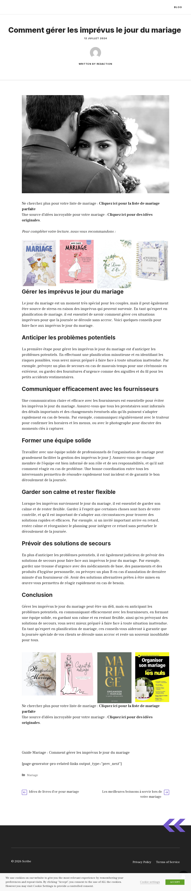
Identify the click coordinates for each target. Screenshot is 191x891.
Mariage (32, 775)
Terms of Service (168, 862)
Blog (178, 7)
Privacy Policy (142, 862)
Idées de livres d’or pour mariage (54, 792)
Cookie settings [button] (150, 882)
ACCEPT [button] (175, 882)
